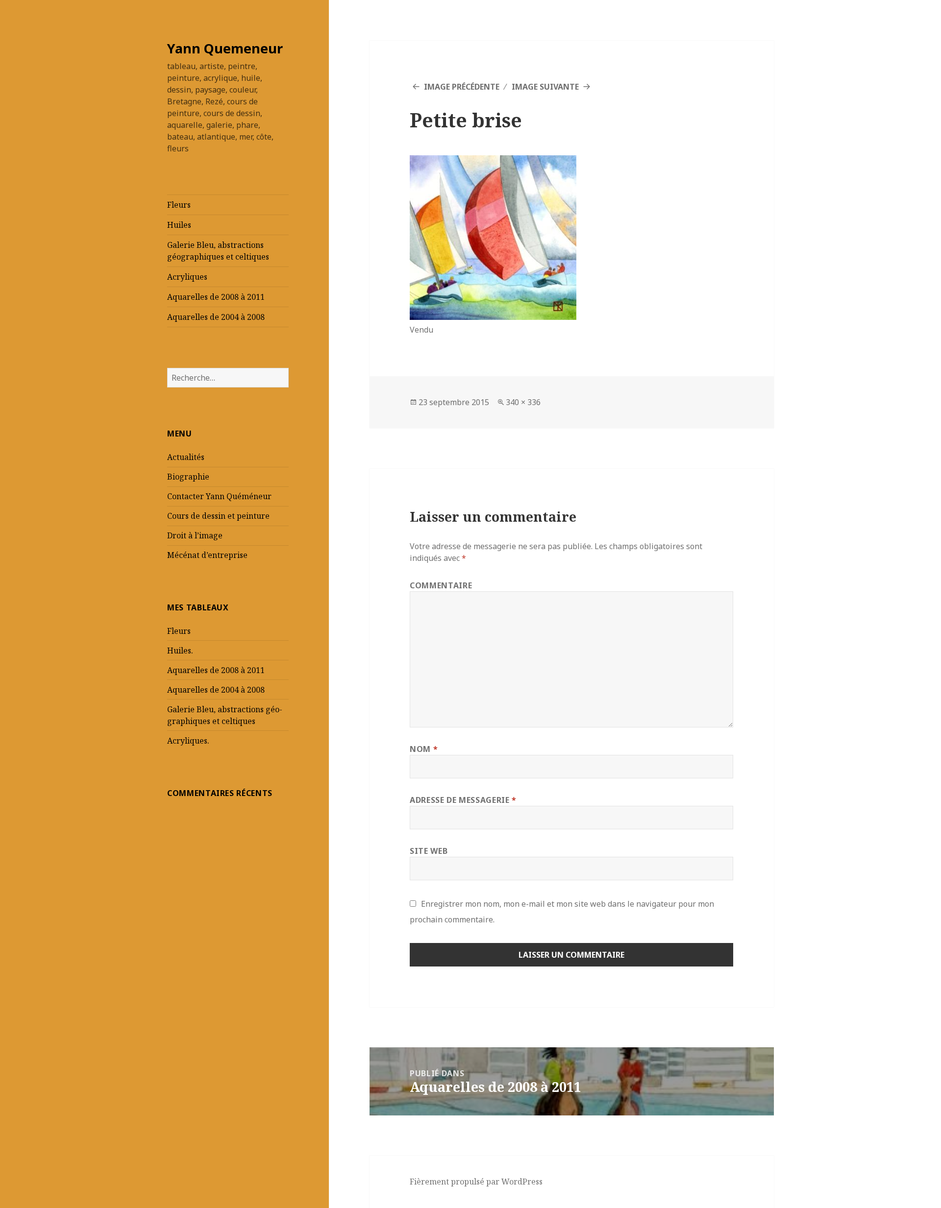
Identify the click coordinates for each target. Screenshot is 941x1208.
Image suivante (545, 86)
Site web (428, 851)
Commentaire (441, 585)
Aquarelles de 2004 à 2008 (216, 317)
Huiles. (180, 650)
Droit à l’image (195, 535)
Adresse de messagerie (463, 800)
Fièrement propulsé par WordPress (476, 1181)
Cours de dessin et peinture (218, 515)
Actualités (185, 457)
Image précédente (461, 86)
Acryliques (187, 276)
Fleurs (179, 204)
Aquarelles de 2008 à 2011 (216, 296)
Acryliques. (188, 740)
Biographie (188, 476)
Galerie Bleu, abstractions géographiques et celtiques (218, 251)
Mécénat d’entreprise (207, 555)
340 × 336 (523, 402)
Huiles (179, 224)
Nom (424, 749)
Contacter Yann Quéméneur (219, 496)
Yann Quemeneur (225, 48)
